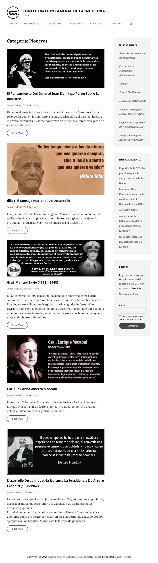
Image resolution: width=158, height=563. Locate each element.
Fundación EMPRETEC (132, 100)
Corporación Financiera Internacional (127, 70)
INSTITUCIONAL (32, 23)
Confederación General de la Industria (64, 10)
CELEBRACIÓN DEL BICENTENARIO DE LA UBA (130, 241)
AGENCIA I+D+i (128, 209)
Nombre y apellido (128, 294)
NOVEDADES (96, 23)
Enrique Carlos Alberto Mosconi (32, 389)
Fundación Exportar (131, 92)
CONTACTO (118, 23)
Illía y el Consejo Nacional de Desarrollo (38, 200)
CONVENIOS (76, 23)
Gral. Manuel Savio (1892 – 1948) (32, 282)
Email (122, 305)
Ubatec (123, 83)
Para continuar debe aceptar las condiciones (131, 318)
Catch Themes (123, 556)
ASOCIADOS (55, 23)
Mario (36, 105)
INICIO (13, 23)
